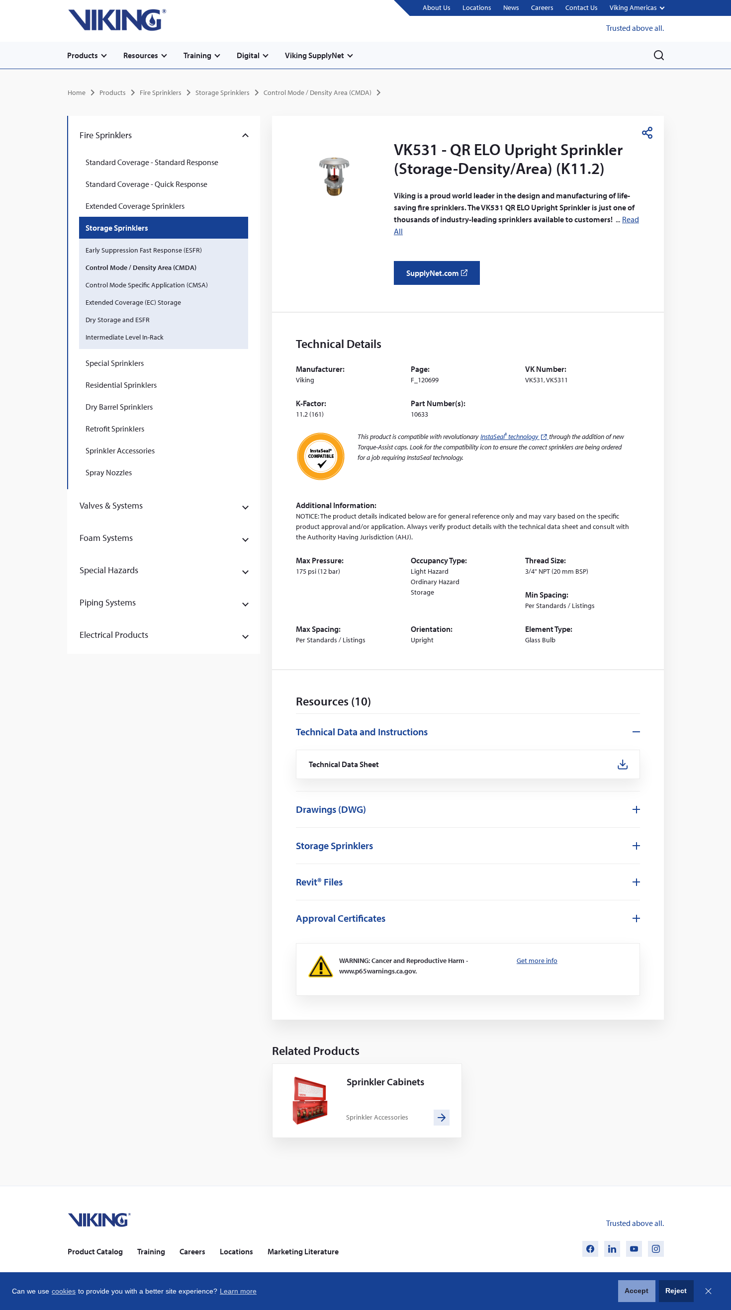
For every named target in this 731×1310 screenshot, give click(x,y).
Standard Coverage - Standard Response (152, 162)
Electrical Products (114, 634)
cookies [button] (64, 1291)
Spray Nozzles (109, 472)
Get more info (537, 960)
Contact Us (581, 7)
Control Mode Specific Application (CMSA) (147, 284)
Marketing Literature (303, 1251)
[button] (637, 8)
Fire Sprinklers (161, 92)
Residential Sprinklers (121, 385)
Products (82, 55)
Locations (476, 7)
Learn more (238, 1291)
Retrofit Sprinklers (115, 429)
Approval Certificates (340, 918)
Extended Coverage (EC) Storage (133, 302)
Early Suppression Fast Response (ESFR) (144, 250)
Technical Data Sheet (344, 764)
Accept (636, 1291)
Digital (248, 55)
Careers (542, 7)
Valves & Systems (111, 505)
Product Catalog (95, 1251)
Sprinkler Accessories (120, 450)
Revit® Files (319, 881)
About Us (437, 7)
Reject (676, 1291)
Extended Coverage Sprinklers (135, 206)
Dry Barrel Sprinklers (119, 407)
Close (708, 1291)
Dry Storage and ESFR (118, 319)
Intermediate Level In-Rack (125, 337)
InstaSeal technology (514, 436)
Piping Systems (108, 602)
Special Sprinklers (115, 363)
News (511, 7)
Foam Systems (106, 537)
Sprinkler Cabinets (385, 1081)
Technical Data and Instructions (362, 731)
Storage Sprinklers (222, 92)
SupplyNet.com (439, 276)
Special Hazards (109, 570)
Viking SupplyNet (314, 55)
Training (197, 55)
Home (77, 92)
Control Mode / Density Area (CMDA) (317, 92)
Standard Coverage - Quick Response (146, 184)
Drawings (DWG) (331, 809)
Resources (140, 55)
